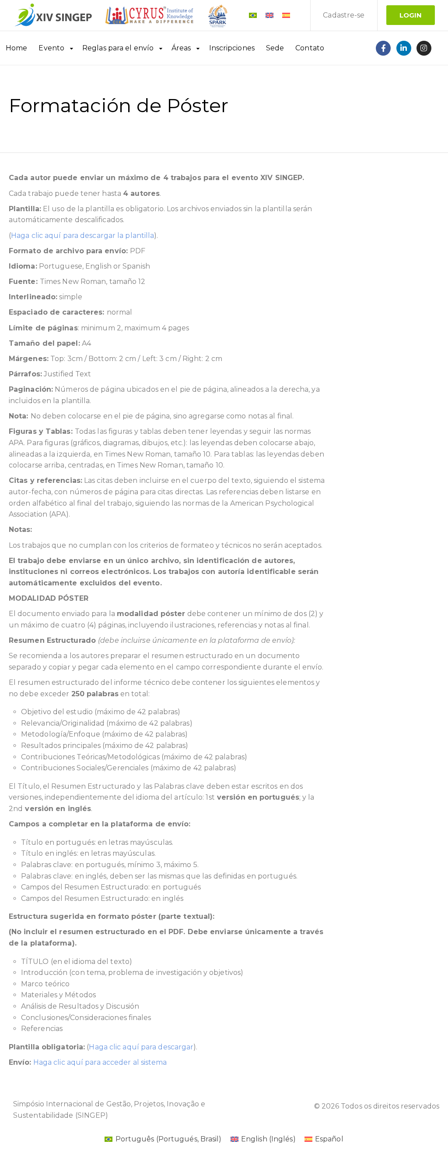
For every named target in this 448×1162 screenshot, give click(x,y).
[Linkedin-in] (403, 48)
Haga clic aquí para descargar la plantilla (82, 235)
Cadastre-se (343, 15)
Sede (275, 48)
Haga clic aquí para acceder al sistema (100, 1062)
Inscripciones (232, 48)
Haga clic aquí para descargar (141, 1047)
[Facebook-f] (383, 48)
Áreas (181, 48)
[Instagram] (423, 48)
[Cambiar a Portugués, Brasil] (253, 15)
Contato (309, 48)
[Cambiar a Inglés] (269, 15)
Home (16, 48)
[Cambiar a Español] (286, 15)
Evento (51, 48)
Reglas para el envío (118, 48)
